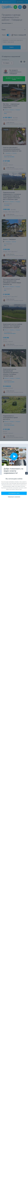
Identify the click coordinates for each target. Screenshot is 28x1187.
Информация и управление (14, 496)
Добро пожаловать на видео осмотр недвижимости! (13, 471)
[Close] (26, 473)
